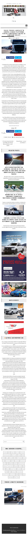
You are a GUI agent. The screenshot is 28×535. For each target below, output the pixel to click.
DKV (14, 458)
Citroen (19, 455)
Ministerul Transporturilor (8, 466)
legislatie (11, 463)
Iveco (4, 463)
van (24, 474)
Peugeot (16, 466)
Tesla (10, 471)
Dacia (7, 458)
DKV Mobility (19, 458)
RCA (4, 469)
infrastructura (22, 460)
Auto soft (17, 452)
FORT (12, 460)
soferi (6, 471)
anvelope (5, 452)
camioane (22, 452)
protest (20, 466)
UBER (17, 474)
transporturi (12, 474)
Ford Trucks (8, 460)
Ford (3, 460)
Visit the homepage (23, 486)
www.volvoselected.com (14, 125)
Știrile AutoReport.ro (14, 338)
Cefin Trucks (14, 455)
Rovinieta (19, 469)
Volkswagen (10, 477)
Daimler (10, 458)
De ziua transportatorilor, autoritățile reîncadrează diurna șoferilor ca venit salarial (8, 143)
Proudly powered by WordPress (9, 530)
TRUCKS (9, 137)
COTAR (3, 458)
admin (18, 38)
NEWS (6, 137)
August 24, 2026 (10, 165)
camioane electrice (6, 455)
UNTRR (20, 474)
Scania (23, 469)
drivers (24, 458)
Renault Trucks (13, 469)
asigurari (12, 452)
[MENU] (26, 25)
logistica (15, 463)
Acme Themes (14, 531)
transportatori (19, 471)
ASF (9, 452)
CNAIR (23, 455)
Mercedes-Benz (21, 463)
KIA (7, 463)
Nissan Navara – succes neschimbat (21, 142)
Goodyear (17, 460)
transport (14, 471)
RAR (23, 466)
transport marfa (6, 474)
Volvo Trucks (21, 137)
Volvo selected (16, 137)
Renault (7, 469)
